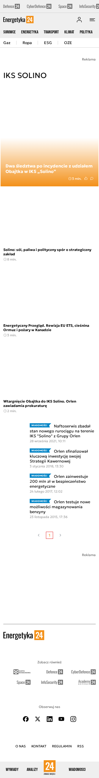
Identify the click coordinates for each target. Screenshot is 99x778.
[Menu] (92, 19)
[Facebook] (26, 719)
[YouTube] (61, 719)
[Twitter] (38, 719)
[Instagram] (73, 719)
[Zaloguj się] (79, 19)
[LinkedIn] (49, 719)
